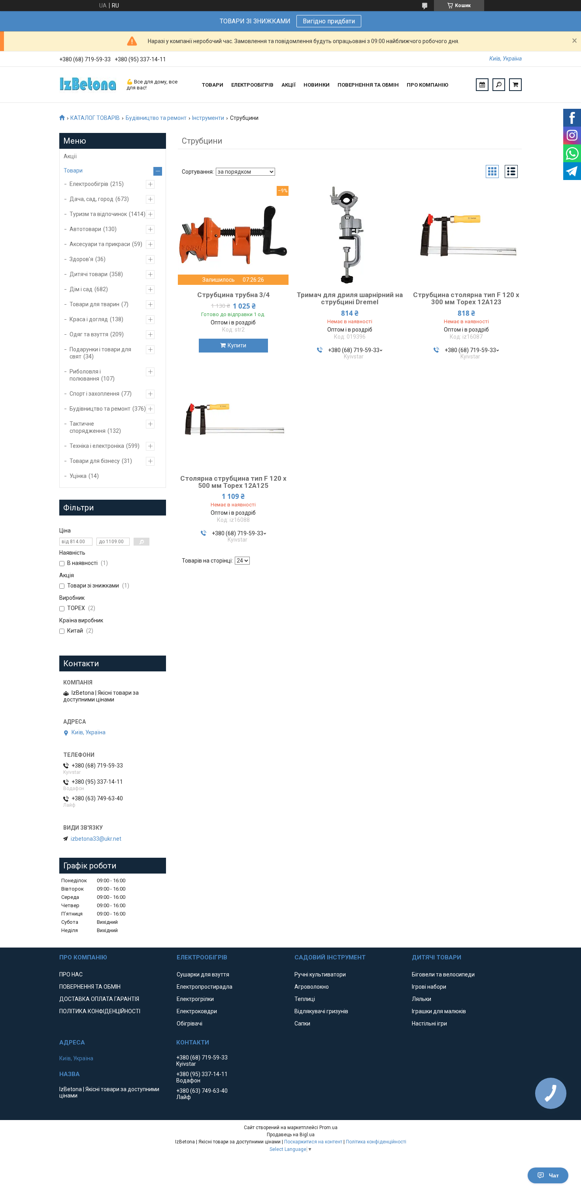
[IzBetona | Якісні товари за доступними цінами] (89, 85)
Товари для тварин (94, 304)
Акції (70, 156)
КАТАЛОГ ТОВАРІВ (95, 118)
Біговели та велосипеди (443, 974)
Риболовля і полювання (85, 375)
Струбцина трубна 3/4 (233, 294)
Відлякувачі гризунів (321, 1011)
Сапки (302, 1023)
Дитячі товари (89, 274)
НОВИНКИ (317, 85)
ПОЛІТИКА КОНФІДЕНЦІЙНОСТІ (99, 1011)
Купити (237, 345)
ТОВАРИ (212, 85)
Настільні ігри (429, 1023)
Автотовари (85, 229)
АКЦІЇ (288, 85)
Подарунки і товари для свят (100, 353)
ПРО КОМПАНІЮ (427, 85)
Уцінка (78, 476)
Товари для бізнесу (95, 461)
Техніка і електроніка (97, 446)
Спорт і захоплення (94, 393)
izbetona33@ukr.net (96, 839)
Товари (73, 170)
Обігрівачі (189, 1023)
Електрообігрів (89, 184)
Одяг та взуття (89, 334)
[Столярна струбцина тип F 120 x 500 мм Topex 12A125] (233, 419)
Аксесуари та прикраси (100, 244)
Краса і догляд (89, 319)
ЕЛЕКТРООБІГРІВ (252, 85)
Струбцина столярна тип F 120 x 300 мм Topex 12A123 (466, 298)
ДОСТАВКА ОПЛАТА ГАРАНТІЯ (99, 999)
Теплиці (304, 999)
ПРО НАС (71, 974)
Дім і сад (81, 289)
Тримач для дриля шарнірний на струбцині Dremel (350, 298)
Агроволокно (311, 987)
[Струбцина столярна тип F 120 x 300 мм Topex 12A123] (466, 235)
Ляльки (421, 999)
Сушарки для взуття (203, 974)
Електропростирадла (204, 987)
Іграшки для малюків (439, 1011)
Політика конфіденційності (376, 1142)
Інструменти (208, 118)
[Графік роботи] (482, 84)
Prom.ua (328, 1127)
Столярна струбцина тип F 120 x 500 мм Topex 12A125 (233, 482)
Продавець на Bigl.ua (291, 1134)
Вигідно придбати (329, 21)
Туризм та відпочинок (98, 214)
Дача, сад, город (91, 199)
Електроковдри (197, 1011)
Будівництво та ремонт (156, 118)
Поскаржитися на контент (313, 1142)
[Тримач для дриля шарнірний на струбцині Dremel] (349, 235)
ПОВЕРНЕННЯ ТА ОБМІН (368, 85)
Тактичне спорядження (88, 427)
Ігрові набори (429, 987)
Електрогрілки (195, 999)
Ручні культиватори (320, 974)
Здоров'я (81, 259)
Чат (554, 1175)
